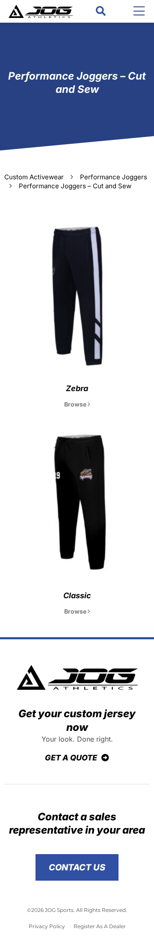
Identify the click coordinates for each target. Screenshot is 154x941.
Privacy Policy (47, 926)
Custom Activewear (34, 177)
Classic (77, 595)
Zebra (77, 388)
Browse (76, 404)
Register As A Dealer (100, 926)
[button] (101, 11)
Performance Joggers (113, 177)
